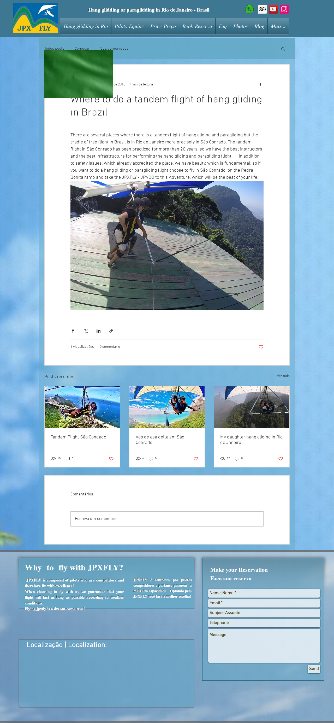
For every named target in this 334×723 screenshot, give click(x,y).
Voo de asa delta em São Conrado (160, 440)
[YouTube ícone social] (273, 9)
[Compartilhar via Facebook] (72, 330)
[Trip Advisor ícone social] (262, 9)
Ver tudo (283, 376)
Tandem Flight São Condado (78, 437)
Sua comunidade (114, 48)
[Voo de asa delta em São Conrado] (167, 407)
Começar (82, 48)
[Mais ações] (260, 84)
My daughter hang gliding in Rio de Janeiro (251, 440)
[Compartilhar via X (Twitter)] (85, 330)
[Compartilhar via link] (111, 330)
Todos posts (54, 48)
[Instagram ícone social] (284, 9)
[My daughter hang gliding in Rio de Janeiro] (251, 407)
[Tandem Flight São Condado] (82, 407)
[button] (283, 49)
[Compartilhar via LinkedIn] (98, 330)
